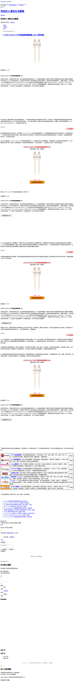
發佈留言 (3, 551)
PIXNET (26, 662)
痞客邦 (8, 533)
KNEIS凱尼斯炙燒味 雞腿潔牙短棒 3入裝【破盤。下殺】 (17, 504)
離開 (8, 680)
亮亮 (2, 524)
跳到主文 (3, 15)
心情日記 (12, 22)
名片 (4, 28)
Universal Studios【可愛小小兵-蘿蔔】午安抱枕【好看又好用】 (19, 513)
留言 (12, 533)
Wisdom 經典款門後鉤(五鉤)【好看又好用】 (14, 511)
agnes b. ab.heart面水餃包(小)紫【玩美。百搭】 (15, 506)
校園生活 (12, 537)
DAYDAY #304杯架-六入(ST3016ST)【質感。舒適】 (16, 515)
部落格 (5, 27)
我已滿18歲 (3, 680)
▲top (2, 539)
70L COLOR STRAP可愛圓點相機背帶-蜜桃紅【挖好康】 (17, 508)
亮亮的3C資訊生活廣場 (12, 11)
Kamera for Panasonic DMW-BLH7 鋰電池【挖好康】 (16, 503)
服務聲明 (51, 662)
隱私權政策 (45, 662)
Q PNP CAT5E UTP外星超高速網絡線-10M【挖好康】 (24, 35)
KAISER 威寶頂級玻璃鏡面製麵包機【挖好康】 (15, 501)
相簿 (4, 25)
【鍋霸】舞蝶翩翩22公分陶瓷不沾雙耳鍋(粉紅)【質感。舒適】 (19, 510)
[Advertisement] (37, 106)
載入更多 (3, 542)
